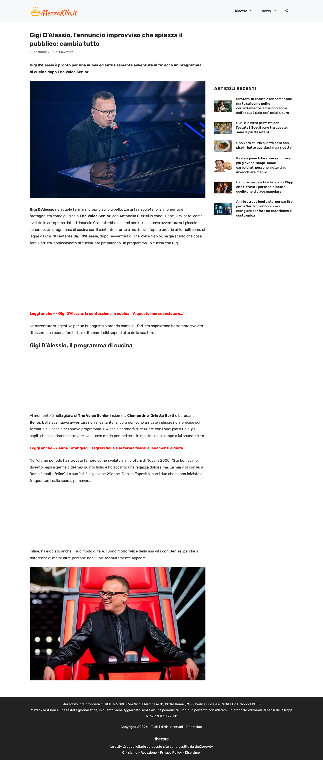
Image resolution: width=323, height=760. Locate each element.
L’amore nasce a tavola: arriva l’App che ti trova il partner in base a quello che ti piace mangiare (264, 186)
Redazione (149, 753)
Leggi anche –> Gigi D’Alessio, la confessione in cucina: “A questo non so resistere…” (107, 313)
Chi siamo (129, 753)
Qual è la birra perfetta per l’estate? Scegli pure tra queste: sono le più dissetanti (262, 127)
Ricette (241, 11)
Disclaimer (193, 753)
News (266, 11)
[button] (287, 11)
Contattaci (194, 727)
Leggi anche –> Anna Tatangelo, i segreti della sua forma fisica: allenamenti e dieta (106, 448)
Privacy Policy (171, 753)
